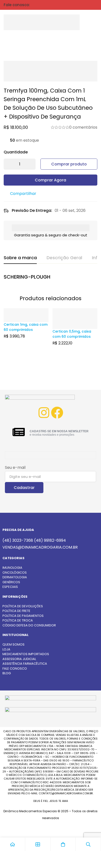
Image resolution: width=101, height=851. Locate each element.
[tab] (20, 258)
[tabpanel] (50, 278)
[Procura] (82, 22)
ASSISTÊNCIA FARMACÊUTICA (24, 663)
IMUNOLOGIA (12, 567)
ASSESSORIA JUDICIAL (19, 659)
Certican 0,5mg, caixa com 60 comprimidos (71, 334)
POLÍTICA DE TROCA (17, 620)
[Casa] (12, 844)
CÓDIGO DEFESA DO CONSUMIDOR (29, 625)
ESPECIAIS (10, 586)
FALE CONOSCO (14, 668)
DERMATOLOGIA (14, 577)
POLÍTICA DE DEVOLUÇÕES (22, 606)
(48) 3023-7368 (17, 540)
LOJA (6, 649)
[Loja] (37, 844)
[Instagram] (44, 412)
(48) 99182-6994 (50, 540)
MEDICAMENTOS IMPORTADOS (25, 654)
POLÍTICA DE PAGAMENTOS (23, 615)
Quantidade (16, 152)
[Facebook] (57, 412)
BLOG (6, 673)
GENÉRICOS (11, 582)
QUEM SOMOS (13, 644)
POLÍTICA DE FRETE (16, 610)
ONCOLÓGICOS (14, 572)
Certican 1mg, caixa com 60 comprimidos (26, 327)
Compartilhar (23, 193)
